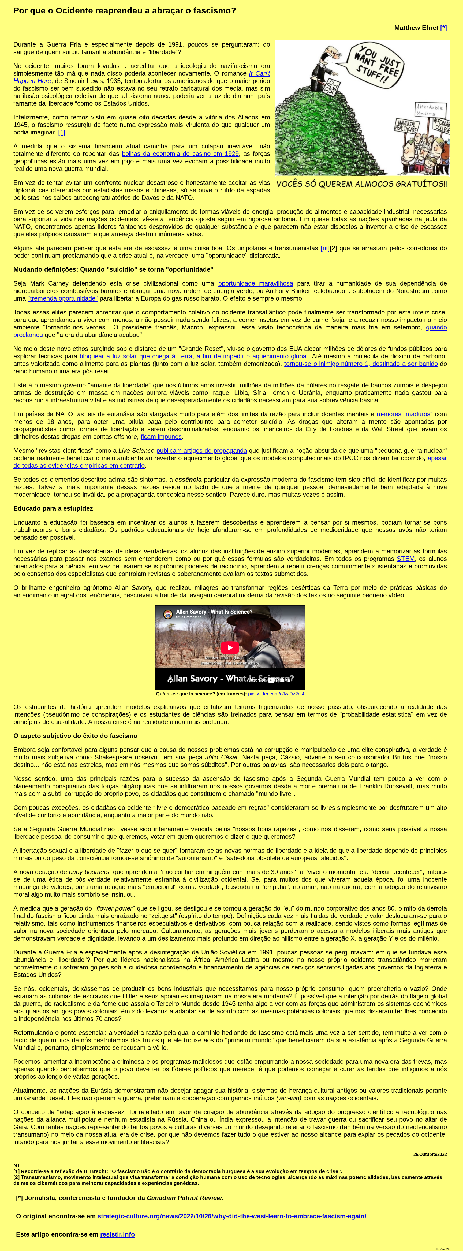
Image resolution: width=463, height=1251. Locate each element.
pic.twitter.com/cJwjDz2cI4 (276, 693)
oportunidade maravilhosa (255, 283)
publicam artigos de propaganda (201, 450)
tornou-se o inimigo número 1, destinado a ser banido (361, 363)
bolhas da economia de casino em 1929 (180, 153)
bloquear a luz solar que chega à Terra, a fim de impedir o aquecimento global (194, 356)
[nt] (325, 248)
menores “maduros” (405, 414)
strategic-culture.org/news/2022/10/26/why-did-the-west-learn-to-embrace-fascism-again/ (232, 1216)
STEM (406, 558)
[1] (61, 132)
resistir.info (117, 1234)
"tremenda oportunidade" (63, 298)
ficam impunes (161, 436)
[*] (443, 27)
